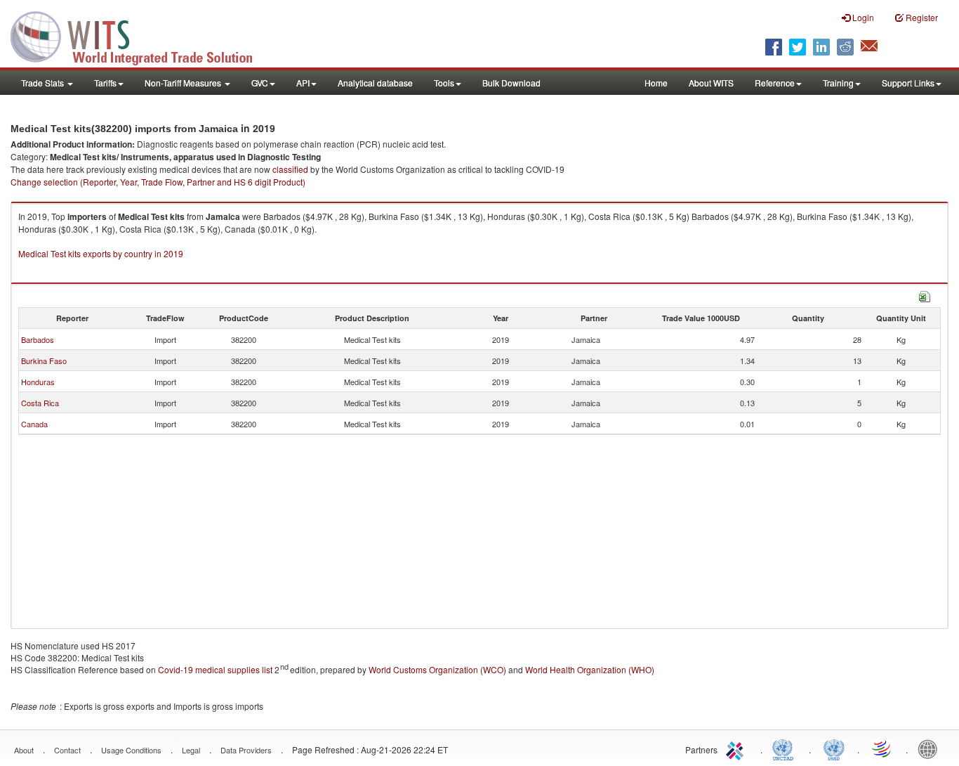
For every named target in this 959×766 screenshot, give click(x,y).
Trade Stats (43, 83)
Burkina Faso (44, 360)
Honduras (38, 381)
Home (656, 83)
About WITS (711, 83)
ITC (737, 748)
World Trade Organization (882, 748)
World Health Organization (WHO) (589, 669)
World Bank (931, 748)
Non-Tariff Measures (184, 83)
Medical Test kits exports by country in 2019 (100, 253)
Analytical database (375, 83)
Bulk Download (511, 83)
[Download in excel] (924, 295)
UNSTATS (834, 748)
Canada (34, 423)
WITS (140, 35)
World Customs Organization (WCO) (437, 669)
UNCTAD (786, 748)
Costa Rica (40, 402)
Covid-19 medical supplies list (215, 669)
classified (290, 169)
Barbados (37, 339)
